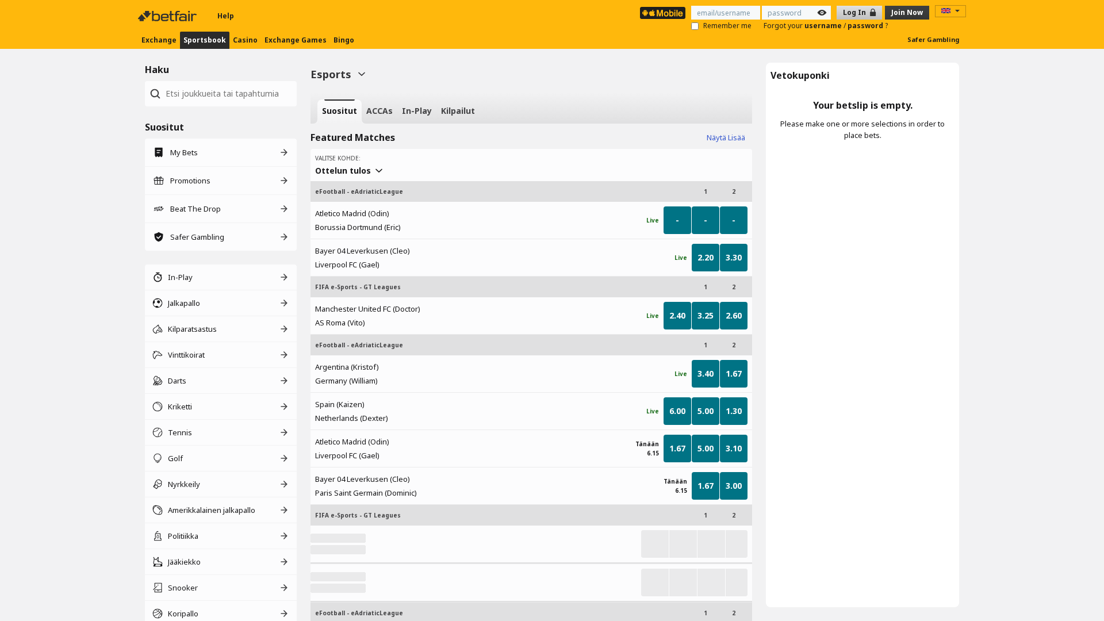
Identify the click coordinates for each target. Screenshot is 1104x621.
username (824, 25)
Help (225, 16)
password (866, 25)
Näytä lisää (726, 137)
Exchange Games (295, 40)
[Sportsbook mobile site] (662, 13)
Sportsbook (204, 40)
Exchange (159, 40)
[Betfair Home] (168, 16)
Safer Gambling (933, 39)
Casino (245, 40)
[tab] (339, 111)
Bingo (344, 40)
